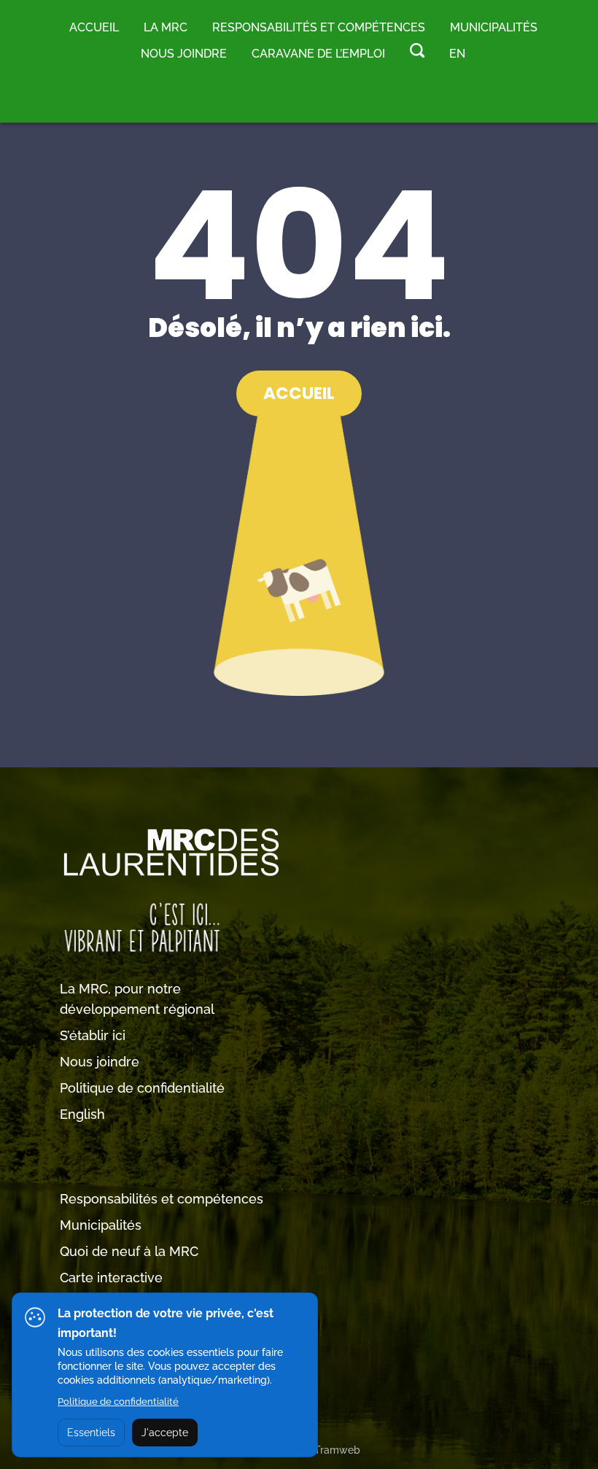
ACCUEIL (299, 393)
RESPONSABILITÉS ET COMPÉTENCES (318, 27)
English (82, 1114)
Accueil (94, 27)
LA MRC (165, 27)
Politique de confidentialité (142, 1088)
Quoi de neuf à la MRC (129, 1251)
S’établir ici (92, 1035)
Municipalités (100, 1225)
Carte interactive (111, 1277)
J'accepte (164, 1432)
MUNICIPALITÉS (493, 27)
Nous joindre (184, 54)
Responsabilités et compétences (161, 1198)
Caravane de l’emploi (318, 54)
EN (457, 54)
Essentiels (91, 1432)
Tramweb (337, 1450)
